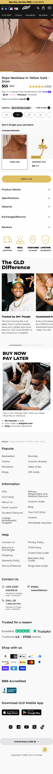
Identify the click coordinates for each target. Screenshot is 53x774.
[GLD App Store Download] (10, 712)
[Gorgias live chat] (45, 749)
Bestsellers (8, 456)
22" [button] (40, 115)
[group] (26, 2)
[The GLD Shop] (26, 8)
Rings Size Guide (38, 565)
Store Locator (10, 507)
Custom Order (36, 501)
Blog (30, 506)
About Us (7, 502)
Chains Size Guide (38, 552)
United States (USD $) (25, 741)
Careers (32, 517)
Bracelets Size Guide (36, 559)
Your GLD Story (37, 512)
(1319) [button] (47, 86)
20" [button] (29, 115)
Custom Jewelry (37, 461)
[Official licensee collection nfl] (2, 9)
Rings (5, 472)
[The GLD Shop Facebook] (19, 727)
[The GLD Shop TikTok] (42, 727)
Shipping (7, 555)
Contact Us (8, 542)
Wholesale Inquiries (39, 522)
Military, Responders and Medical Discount (38, 494)
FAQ (4, 491)
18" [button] (18, 115)
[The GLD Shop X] (34, 727)
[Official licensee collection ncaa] (6, 9)
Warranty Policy (11, 560)
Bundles (33, 456)
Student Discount (12, 512)
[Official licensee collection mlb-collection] (11, 9)
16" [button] (7, 115)
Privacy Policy (36, 542)
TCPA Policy (35, 547)
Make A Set (34, 466)
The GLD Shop (35, 755)
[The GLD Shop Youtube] (26, 727)
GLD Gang (8, 496)
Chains (6, 461)
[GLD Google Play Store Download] (31, 712)
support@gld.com (39, 590)
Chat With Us (11, 590)
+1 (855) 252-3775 (13, 604)
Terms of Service (11, 565)
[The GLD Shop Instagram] (11, 727)
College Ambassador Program (9, 520)
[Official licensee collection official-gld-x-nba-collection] (16, 9)
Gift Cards (33, 472)
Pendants (7, 466)
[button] (38, 7)
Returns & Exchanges (8, 548)
